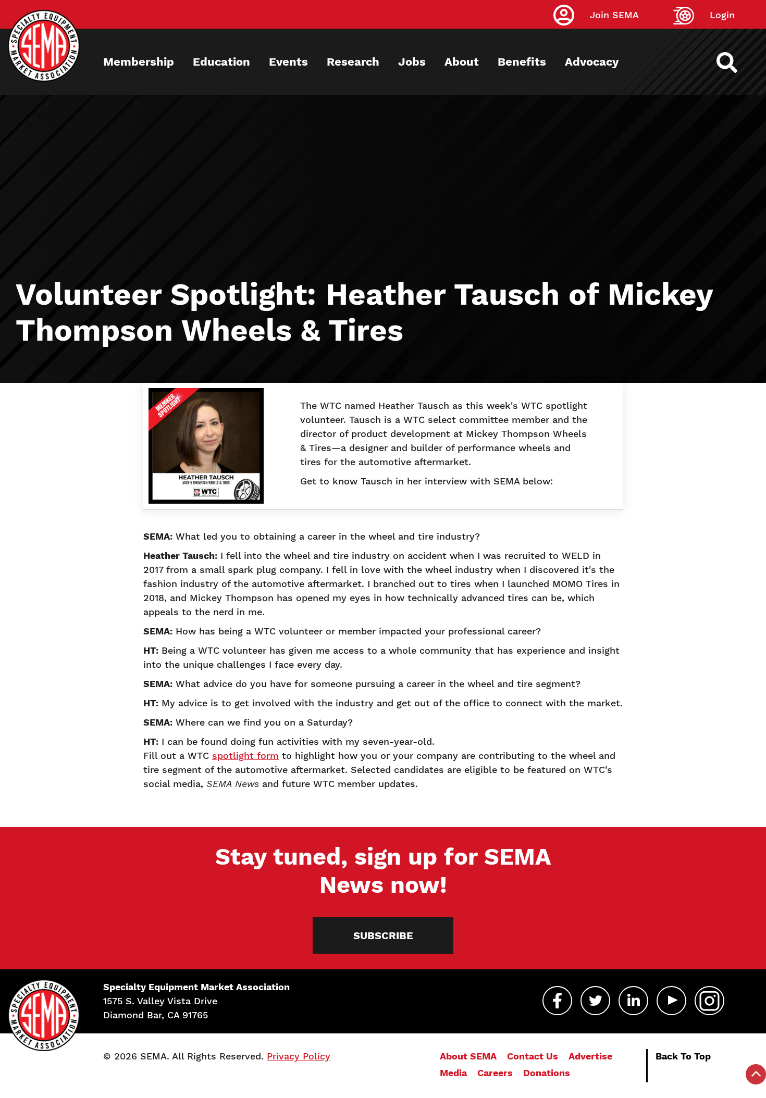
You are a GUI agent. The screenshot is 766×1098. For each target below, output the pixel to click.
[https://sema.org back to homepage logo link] (736, 62)
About (461, 61)
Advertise (590, 1056)
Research (353, 61)
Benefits (522, 61)
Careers (495, 1072)
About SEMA (468, 1056)
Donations (546, 1072)
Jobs (412, 61)
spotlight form (245, 755)
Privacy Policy (298, 1056)
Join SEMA (614, 14)
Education (221, 61)
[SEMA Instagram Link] (709, 1000)
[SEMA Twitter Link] (595, 1000)
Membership (138, 61)
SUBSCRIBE (383, 935)
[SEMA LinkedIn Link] (633, 1000)
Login (722, 14)
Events (288, 61)
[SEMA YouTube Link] (671, 1000)
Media (453, 1072)
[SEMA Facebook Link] (557, 1000)
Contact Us (532, 1056)
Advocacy (592, 61)
